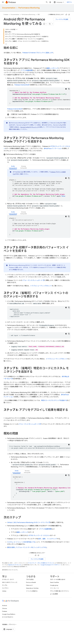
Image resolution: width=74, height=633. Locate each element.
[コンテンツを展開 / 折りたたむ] (17, 29)
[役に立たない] (69, 14)
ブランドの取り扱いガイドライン (59, 591)
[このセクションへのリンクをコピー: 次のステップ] (23, 518)
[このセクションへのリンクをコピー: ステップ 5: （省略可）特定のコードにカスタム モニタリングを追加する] (34, 372)
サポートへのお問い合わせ (57, 579)
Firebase (6, 14)
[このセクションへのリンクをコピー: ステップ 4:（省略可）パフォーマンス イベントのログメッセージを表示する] (40, 297)
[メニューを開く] (3, 2)
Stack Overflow (54, 582)
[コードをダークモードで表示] (66, 88)
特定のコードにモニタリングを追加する (54, 400)
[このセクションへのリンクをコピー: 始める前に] (20, 48)
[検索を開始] (47, 2)
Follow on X (29, 585)
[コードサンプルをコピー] (69, 88)
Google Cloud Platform (8, 614)
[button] (38, 114)
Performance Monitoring (29, 8)
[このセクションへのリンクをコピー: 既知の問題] (20, 434)
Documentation (8, 8)
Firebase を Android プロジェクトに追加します (37, 53)
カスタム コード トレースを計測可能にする (21, 542)
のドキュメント (29, 127)
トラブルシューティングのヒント (41, 286)
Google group (54, 585)
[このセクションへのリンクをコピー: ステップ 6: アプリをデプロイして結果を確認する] (5, 413)
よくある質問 (54, 594)
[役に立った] (66, 14)
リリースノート (54, 588)
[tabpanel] (38, 185)
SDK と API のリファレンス (9, 582)
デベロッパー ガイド (8, 579)
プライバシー (13, 624)
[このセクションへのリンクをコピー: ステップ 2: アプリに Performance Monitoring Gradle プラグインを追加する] (44, 142)
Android (4, 605)
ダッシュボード (32, 280)
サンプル (4, 585)
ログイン (69, 2)
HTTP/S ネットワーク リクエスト (39, 535)
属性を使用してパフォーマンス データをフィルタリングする (27, 547)
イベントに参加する (31, 591)
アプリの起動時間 (26, 70)
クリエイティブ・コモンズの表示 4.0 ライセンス (41, 563)
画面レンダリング (52, 68)
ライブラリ (5, 588)
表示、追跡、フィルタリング (47, 539)
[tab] (13, 167)
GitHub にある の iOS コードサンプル (27, 522)
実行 (39, 14)
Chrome (4, 608)
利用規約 (4, 624)
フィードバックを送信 (62, 19)
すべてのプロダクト (7, 617)
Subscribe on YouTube (32, 588)
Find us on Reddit (31, 582)
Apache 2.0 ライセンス (14, 565)
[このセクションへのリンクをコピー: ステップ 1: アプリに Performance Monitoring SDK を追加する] (20, 63)
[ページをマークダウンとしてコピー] (49, 23)
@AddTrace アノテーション (53, 148)
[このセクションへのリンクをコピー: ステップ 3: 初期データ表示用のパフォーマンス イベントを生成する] (28, 251)
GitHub (4, 591)
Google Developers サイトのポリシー (51, 565)
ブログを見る (30, 579)
